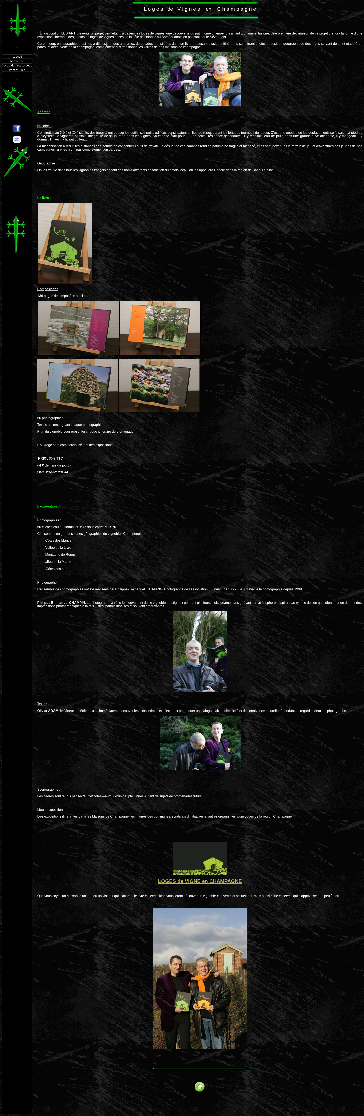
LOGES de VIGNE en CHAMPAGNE (200, 881)
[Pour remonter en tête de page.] (200, 1091)
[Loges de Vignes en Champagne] (200, 874)
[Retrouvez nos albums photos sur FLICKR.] (17, 142)
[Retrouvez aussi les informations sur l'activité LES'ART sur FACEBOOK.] (17, 131)
